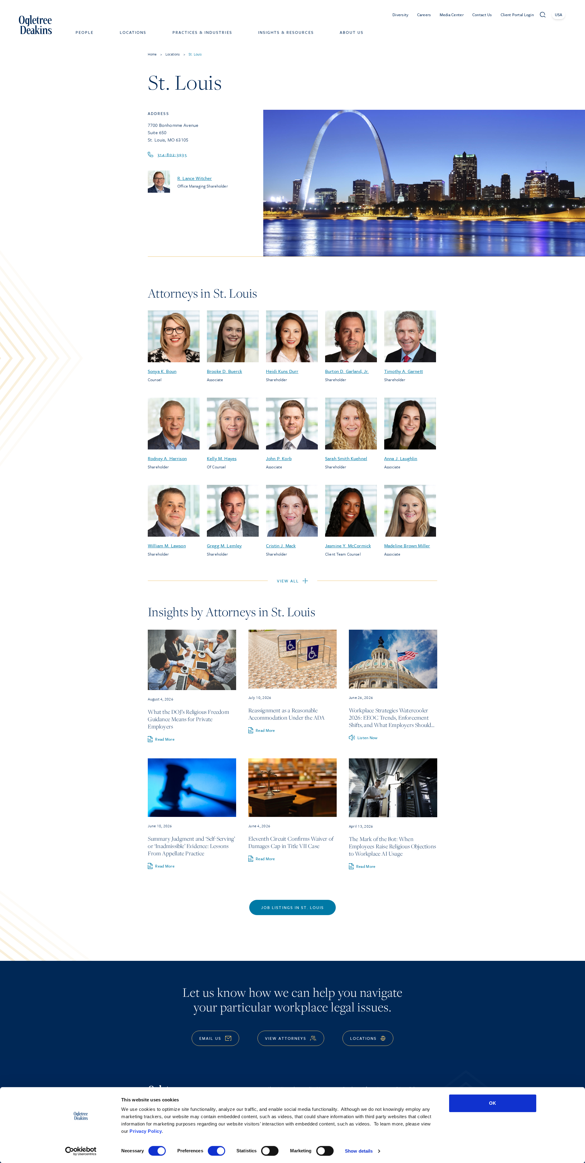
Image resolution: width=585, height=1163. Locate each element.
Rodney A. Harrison (167, 458)
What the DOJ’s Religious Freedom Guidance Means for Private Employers (188, 719)
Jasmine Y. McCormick (348, 545)
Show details (359, 1151)
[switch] (216, 1151)
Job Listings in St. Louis (292, 907)
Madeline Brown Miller (407, 545)
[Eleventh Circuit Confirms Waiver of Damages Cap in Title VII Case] (292, 787)
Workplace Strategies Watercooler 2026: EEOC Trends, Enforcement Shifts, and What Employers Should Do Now (390, 721)
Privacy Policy (145, 1131)
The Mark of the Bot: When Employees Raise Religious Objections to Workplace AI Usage (392, 846)
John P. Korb (279, 458)
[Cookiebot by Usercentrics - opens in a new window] (81, 1151)
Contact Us (482, 15)
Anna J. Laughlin (400, 458)
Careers (424, 15)
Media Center (452, 15)
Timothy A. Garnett (403, 371)
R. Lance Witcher (194, 178)
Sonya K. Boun (162, 371)
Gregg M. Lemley (224, 545)
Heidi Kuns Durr (282, 371)
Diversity (400, 15)
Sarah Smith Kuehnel (346, 458)
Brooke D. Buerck (224, 371)
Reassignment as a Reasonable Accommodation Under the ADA (286, 714)
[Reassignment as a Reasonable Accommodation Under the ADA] (292, 659)
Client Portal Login (517, 15)
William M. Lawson (167, 545)
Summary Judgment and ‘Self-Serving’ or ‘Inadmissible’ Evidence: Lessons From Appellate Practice (191, 846)
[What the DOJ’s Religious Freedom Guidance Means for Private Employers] (192, 660)
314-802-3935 (172, 155)
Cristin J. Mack (281, 545)
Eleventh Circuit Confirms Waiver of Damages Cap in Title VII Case (290, 842)
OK (492, 1103)
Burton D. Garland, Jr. (347, 371)
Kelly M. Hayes (221, 458)
